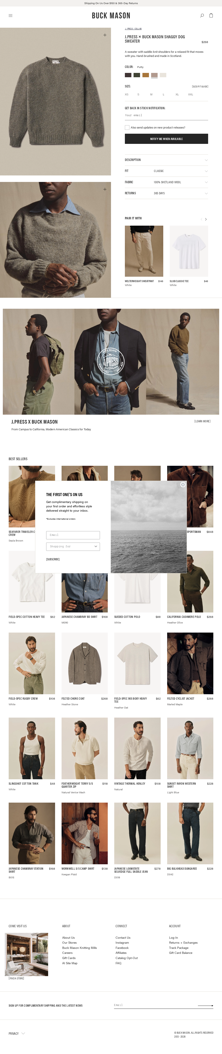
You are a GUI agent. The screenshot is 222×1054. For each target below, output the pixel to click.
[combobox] (72, 547)
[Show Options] (96, 547)
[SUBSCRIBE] (53, 559)
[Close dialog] (183, 484)
